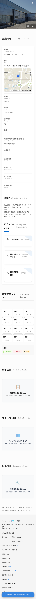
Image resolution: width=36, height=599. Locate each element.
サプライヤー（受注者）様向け (11, 541)
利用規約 (4, 579)
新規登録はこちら (7, 588)
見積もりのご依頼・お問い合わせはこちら (18, 595)
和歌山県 (5, 510)
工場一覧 (27, 507)
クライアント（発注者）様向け (11, 537)
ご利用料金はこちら (8, 571)
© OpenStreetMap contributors (24, 90)
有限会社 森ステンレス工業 (20, 510)
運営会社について (7, 575)
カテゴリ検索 (17, 507)
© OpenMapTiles (13, 90)
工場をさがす (6, 558)
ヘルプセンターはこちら (9, 550)
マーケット (5, 566)
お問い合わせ (6, 554)
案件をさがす (6, 562)
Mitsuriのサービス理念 (9, 546)
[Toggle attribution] (30, 91)
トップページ (6, 507)
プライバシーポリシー (9, 583)
